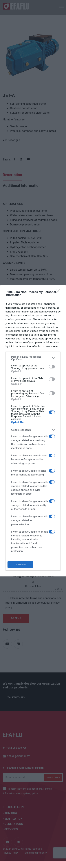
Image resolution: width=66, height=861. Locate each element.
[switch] (52, 366)
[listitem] (33, 358)
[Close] (58, 292)
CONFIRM (20, 564)
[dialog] (33, 430)
